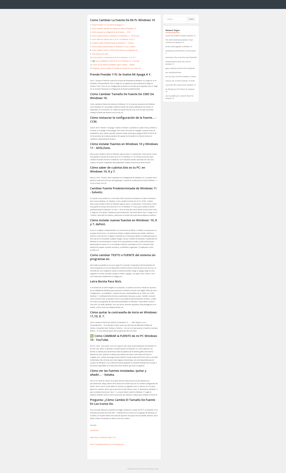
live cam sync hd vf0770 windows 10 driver (180, 76)
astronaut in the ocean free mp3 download (181, 57)
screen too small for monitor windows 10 (180, 36)
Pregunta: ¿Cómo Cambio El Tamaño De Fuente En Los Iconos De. (117, 68)
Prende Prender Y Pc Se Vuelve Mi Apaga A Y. (108, 25)
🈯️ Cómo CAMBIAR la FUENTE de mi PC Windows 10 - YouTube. (116, 61)
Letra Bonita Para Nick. (100, 54)
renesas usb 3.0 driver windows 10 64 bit (180, 81)
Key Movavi (94, 430)
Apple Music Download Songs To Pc (103, 437)
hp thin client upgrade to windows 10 (178, 46)
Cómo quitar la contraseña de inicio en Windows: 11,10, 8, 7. (114, 57)
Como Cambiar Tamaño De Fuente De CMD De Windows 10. (114, 28)
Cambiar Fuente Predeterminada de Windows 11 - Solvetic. (113, 43)
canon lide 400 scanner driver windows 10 (180, 85)
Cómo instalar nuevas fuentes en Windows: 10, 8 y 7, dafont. (114, 47)
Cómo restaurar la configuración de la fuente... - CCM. (111, 32)
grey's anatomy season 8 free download (180, 68)
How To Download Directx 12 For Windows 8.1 (107, 444)
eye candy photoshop (173, 72)
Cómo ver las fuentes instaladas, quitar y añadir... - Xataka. (114, 65)
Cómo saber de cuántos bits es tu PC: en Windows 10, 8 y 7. (113, 39)
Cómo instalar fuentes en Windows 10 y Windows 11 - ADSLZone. (115, 36)
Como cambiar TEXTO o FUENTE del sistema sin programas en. (115, 50)
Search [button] (191, 19)
